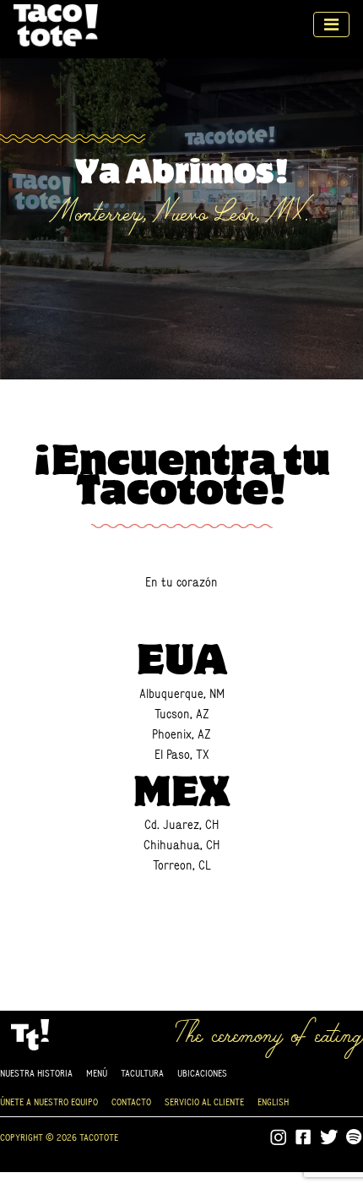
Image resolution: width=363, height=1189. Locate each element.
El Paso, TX (181, 754)
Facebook (303, 1137)
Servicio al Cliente (204, 1101)
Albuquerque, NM (182, 693)
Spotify (354, 1137)
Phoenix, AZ (181, 734)
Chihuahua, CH (181, 844)
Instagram (278, 1137)
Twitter (329, 1137)
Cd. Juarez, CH (181, 824)
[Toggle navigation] (331, 24)
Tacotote (56, 24)
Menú (96, 1072)
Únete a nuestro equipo (49, 1101)
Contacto (131, 1101)
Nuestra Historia (36, 1072)
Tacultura (142, 1072)
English (273, 1101)
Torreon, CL (182, 865)
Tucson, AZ (181, 713)
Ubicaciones (202, 1072)
